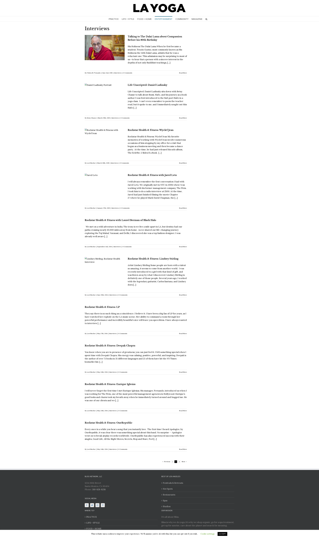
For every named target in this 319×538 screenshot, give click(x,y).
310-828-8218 (99, 489)
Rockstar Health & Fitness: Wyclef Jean (150, 130)
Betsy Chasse (91, 118)
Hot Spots (168, 488)
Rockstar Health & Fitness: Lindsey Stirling (153, 258)
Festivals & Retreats (173, 483)
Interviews (117, 73)
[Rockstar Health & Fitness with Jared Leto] (105, 186)
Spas (165, 500)
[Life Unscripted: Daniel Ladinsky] (105, 96)
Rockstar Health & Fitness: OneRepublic (108, 422)
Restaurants (169, 494)
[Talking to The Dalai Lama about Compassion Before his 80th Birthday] (105, 47)
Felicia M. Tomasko (94, 73)
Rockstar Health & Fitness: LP (102, 307)
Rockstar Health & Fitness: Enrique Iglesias (110, 384)
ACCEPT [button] (222, 534)
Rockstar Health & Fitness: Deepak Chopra (110, 345)
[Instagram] (97, 505)
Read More (183, 73)
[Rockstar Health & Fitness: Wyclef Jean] (105, 141)
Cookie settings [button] (207, 534)
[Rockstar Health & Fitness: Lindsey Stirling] (105, 269)
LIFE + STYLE (93, 522)
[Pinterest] (103, 505)
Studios (166, 506)
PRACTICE (91, 517)
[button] (206, 19)
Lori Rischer (91, 163)
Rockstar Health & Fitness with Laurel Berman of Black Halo (120, 220)
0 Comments (127, 73)
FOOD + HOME (93, 528)
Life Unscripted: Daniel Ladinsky (147, 85)
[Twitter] (92, 505)
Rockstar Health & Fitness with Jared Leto (152, 175)
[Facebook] (87, 505)
